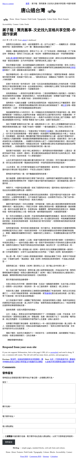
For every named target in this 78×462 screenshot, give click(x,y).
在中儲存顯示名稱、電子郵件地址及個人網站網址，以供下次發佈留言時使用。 (39, 436)
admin (24, 40)
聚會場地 (48, 293)
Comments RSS (35, 456)
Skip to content (8, 4)
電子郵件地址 (8, 416)
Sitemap (46, 456)
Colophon (54, 456)
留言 (5, 382)
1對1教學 (13, 58)
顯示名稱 (6, 406)
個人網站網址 (7, 426)
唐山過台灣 (33, 10)
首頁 (27, 4)
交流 (64, 105)
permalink (54, 352)
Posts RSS (24, 456)
